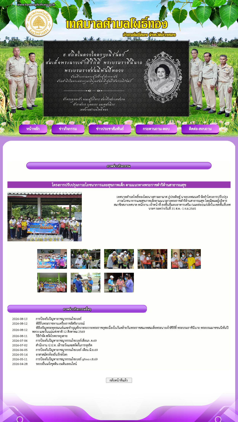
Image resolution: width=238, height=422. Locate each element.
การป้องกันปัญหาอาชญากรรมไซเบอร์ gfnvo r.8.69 (67, 359)
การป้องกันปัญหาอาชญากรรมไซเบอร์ (58, 319)
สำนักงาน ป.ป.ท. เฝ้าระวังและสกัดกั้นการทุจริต (64, 345)
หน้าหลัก (33, 128)
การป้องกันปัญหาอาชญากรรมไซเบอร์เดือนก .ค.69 (66, 340)
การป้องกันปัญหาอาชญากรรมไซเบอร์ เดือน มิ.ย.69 (67, 350)
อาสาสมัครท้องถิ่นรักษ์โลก (51, 354)
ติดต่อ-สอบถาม (200, 128)
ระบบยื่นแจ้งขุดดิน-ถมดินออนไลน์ (56, 364)
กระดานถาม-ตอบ (156, 128)
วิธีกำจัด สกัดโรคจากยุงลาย (51, 336)
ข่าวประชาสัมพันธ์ (110, 128)
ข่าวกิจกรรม (68, 128)
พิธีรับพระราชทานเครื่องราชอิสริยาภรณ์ (60, 323)
